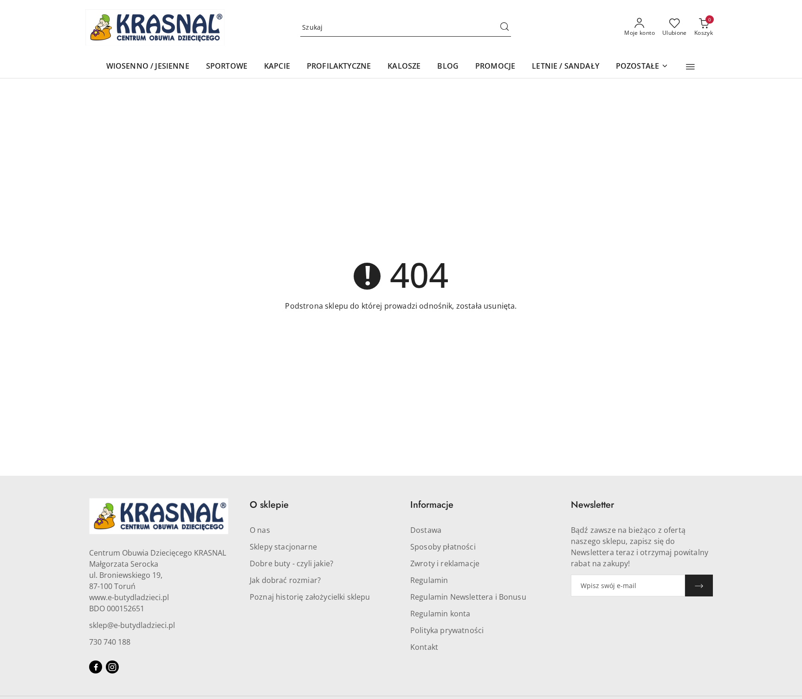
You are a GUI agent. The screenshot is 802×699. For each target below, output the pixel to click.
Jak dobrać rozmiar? (285, 580)
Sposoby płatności (443, 547)
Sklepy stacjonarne (283, 547)
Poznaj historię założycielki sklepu (310, 597)
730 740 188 (109, 642)
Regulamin (429, 580)
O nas (260, 530)
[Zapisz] (699, 585)
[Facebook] (95, 666)
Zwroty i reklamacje (444, 563)
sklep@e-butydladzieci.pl (132, 625)
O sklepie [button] (269, 504)
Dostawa (425, 530)
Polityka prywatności (447, 630)
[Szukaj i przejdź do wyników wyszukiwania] (504, 27)
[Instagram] (112, 666)
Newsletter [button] (592, 504)
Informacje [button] (431, 504)
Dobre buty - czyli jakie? (291, 563)
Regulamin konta (440, 613)
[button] (690, 67)
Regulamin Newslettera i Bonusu (468, 597)
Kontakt (424, 647)
